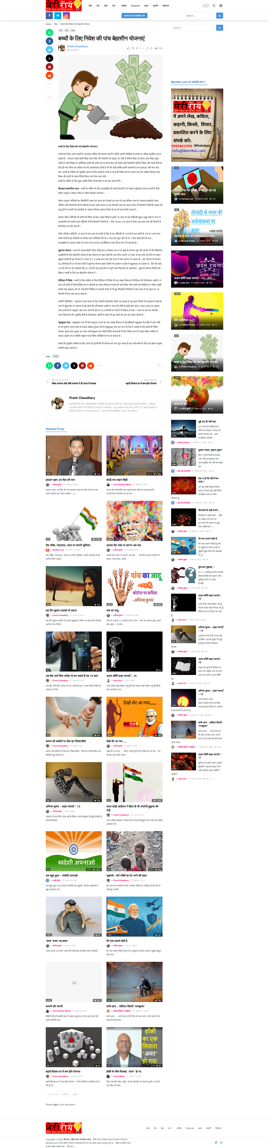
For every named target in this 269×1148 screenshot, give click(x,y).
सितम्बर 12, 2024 (142, 1010)
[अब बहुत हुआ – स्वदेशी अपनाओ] (74, 851)
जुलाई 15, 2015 (81, 1010)
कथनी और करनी (54, 1006)
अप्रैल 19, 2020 (133, 615)
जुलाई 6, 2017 (78, 745)
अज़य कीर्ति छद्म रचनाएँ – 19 (121, 676)
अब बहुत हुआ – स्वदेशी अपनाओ (62, 875)
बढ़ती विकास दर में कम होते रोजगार (63, 1071)
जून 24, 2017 (73, 49)
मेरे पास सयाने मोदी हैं (116, 941)
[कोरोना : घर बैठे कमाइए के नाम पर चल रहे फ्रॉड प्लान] (197, 185)
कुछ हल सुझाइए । (206, 567)
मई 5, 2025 (130, 680)
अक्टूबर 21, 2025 (197, 531)
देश (61, 30)
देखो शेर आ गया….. (116, 741)
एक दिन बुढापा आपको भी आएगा (61, 610)
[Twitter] (57, 15)
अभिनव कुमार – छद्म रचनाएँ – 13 (63, 806)
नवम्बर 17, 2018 (135, 1076)
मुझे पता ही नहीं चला (207, 421)
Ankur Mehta (119, 1076)
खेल (109, 1065)
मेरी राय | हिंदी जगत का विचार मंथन (77, 1139)
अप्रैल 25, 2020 (133, 549)
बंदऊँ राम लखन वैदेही (116, 480)
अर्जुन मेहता (56, 880)
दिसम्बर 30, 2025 (201, 470)
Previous (54, 1094)
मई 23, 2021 (71, 945)
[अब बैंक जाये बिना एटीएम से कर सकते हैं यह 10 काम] (74, 652)
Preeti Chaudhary (77, 46)
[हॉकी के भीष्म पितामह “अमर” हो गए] (134, 1047)
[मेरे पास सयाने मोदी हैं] (134, 917)
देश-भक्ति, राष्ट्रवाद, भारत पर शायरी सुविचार (68, 545)
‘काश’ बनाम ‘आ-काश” (57, 941)
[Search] (214, 5)
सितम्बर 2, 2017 (142, 484)
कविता (49, 474)
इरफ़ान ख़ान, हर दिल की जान (60, 480)
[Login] (221, 5)
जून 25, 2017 (78, 1076)
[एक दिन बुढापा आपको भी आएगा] (74, 586)
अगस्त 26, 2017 (79, 615)
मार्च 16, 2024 (132, 745)
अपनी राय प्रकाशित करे (134, 15)
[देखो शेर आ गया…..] (134, 717)
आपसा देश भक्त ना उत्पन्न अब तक (123, 545)
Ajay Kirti (117, 680)
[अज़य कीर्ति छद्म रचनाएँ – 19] (134, 652)
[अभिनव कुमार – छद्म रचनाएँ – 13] (74, 782)
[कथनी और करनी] (74, 982)
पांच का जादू (112, 610)
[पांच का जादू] (134, 586)
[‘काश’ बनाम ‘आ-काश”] (74, 917)
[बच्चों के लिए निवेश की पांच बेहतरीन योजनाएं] (197, 353)
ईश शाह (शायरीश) (184, 470)
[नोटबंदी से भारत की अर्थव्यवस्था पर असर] (197, 227)
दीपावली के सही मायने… (209, 510)
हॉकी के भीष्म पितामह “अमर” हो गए (123, 1071)
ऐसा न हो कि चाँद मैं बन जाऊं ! (208, 479)
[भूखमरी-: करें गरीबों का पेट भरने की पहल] (134, 851)
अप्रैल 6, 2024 (196, 778)
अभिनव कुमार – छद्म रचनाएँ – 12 (210, 692)
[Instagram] (66, 15)
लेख (73, 30)
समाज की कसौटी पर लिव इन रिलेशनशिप (66, 741)
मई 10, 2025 (132, 945)
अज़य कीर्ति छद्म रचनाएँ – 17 (209, 755)
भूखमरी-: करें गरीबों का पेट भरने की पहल (126, 875)
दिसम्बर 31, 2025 (200, 442)
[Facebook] (49, 15)
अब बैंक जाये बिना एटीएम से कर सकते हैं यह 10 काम (72, 676)
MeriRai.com (58, 549)
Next (65, 1094)
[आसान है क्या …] (197, 395)
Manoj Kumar (184, 442)
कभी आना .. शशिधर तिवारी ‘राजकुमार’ (125, 1006)
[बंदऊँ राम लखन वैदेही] (134, 456)
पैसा (67, 30)
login (55, 1104)
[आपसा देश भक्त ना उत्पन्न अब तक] (134, 521)
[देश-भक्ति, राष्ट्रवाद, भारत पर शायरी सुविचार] (74, 521)
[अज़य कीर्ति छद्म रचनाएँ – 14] (197, 269)
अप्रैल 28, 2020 (71, 880)
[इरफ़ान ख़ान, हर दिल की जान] (74, 456)
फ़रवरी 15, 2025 (197, 683)
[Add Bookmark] (49, 97)
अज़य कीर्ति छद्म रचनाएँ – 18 (209, 660)
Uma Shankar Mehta (122, 484)
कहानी (49, 1000)
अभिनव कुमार (57, 484)
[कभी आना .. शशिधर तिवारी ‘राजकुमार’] (134, 982)
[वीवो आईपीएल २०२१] (197, 311)
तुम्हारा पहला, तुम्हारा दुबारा (210, 450)
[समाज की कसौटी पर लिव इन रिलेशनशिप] (74, 717)
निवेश (56, 356)
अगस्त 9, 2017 (138, 814)
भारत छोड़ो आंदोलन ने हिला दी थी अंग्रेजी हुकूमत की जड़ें (132, 808)
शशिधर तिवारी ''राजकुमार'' (122, 1010)
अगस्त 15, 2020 (74, 549)
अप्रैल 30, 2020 (72, 484)
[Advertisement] (197, 54)
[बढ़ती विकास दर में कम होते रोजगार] (74, 1047)
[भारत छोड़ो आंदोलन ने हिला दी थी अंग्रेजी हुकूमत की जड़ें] (134, 782)
